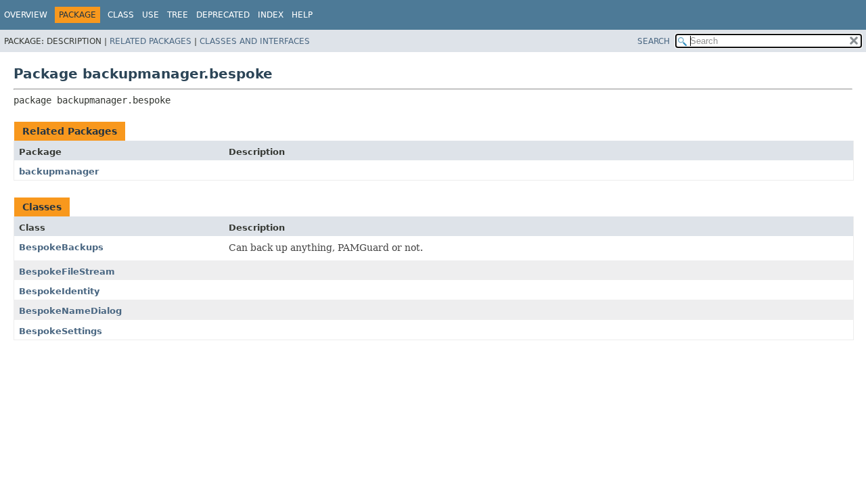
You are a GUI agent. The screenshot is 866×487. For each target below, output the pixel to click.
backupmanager (59, 171)
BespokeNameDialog (70, 311)
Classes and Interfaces (255, 41)
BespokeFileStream (67, 271)
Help (302, 15)
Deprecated (223, 15)
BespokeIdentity (59, 291)
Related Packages (150, 41)
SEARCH (653, 41)
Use (150, 15)
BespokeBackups (61, 247)
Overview (25, 15)
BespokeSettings (60, 331)
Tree (177, 15)
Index (270, 15)
